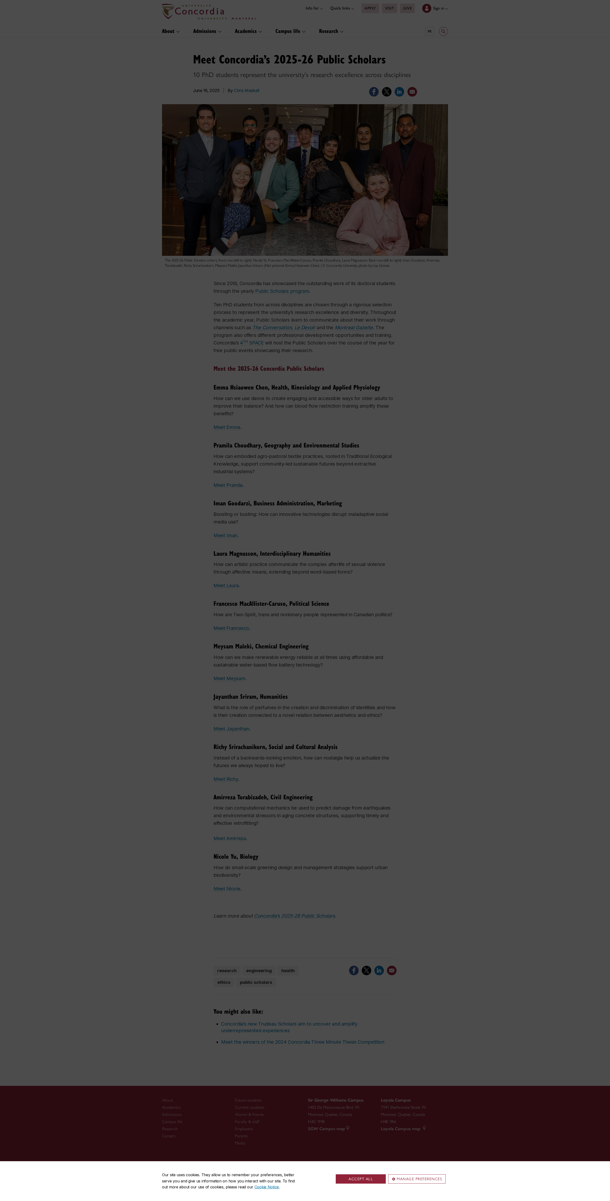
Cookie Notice (266, 1187)
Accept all (361, 1179)
